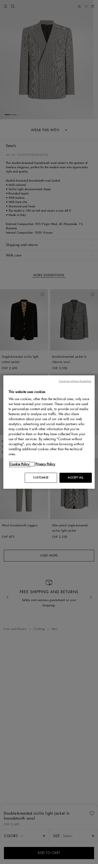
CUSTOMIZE (41, 477)
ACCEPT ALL (75, 477)
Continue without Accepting (75, 381)
